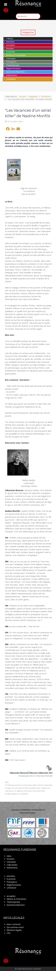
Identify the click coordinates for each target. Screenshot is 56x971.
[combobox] (28, 16)
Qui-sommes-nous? (15, 927)
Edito (9, 856)
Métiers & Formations (16, 55)
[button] (8, 129)
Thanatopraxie (12, 65)
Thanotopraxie (13, 902)
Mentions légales (14, 930)
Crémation (10, 58)
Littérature (11, 79)
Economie (10, 51)
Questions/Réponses (15, 71)
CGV (8, 933)
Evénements (11, 75)
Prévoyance (11, 61)
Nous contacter (14, 924)
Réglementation (13, 68)
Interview (10, 41)
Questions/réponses (16, 905)
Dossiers (10, 48)
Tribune (9, 38)
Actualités (10, 45)
